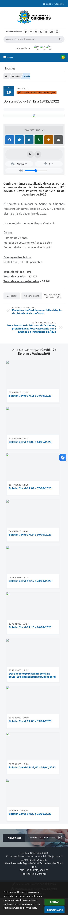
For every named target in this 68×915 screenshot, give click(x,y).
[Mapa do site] (52, 32)
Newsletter (14, 837)
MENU (9, 57)
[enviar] (60, 838)
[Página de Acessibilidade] (57, 32)
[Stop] (37, 154)
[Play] (30, 154)
